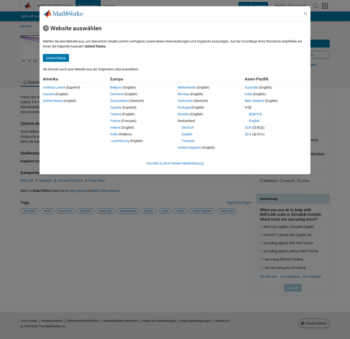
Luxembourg (119, 141)
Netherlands (187, 87)
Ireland (115, 127)
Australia (251, 87)
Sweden (183, 114)
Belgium (116, 87)
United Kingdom (189, 147)
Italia (114, 134)
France (115, 121)
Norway (183, 94)
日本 (248, 127)
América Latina (54, 87)
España (115, 107)
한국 (248, 134)
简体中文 (255, 114)
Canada (49, 94)
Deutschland (119, 101)
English (187, 134)
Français (188, 141)
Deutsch (188, 127)
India (248, 94)
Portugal (184, 107)
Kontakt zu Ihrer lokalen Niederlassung (175, 163)
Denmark (117, 94)
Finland (115, 114)
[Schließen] (305, 13)
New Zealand (254, 101)
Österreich (185, 101)
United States (53, 101)
